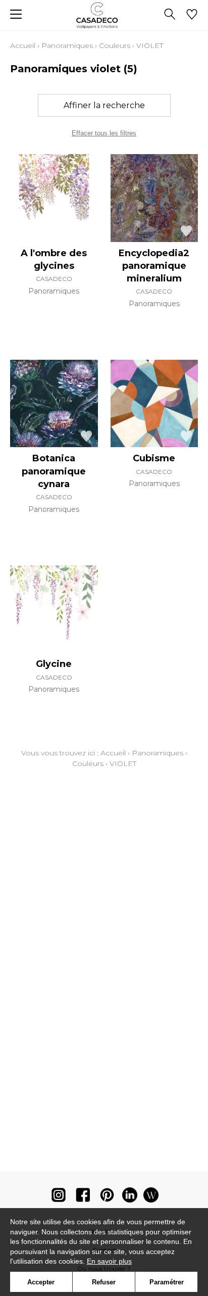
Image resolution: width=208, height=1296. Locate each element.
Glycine (54, 663)
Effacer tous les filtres (104, 133)
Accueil (22, 45)
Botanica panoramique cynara (54, 471)
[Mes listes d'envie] (192, 15)
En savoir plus (109, 1261)
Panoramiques (67, 45)
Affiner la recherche (104, 105)
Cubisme (154, 458)
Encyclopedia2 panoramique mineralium (154, 266)
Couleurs (114, 45)
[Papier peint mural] (151, 1197)
